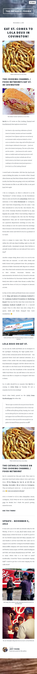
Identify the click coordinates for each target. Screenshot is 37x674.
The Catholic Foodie (18, 11)
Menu (33, 2)
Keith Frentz (27, 531)
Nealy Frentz (6, 534)
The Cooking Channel (25, 121)
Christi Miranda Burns (18, 552)
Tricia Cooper (13, 549)
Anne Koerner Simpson (27, 546)
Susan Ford (15, 537)
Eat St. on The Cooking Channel (17, 166)
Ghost (23, 668)
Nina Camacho (27, 537)
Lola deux (19, 531)
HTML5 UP (21, 666)
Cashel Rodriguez (29, 549)
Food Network (6, 124)
